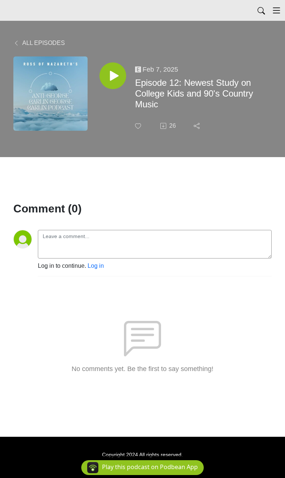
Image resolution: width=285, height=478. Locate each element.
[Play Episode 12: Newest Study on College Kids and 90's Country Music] (112, 75)
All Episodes (43, 43)
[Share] (197, 126)
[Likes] (138, 126)
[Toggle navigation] (276, 10)
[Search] (261, 10)
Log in (96, 266)
